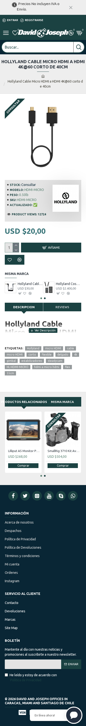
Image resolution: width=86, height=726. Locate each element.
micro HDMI (53, 348)
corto (32, 354)
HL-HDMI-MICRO (17, 367)
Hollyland (33, 348)
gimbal (11, 360)
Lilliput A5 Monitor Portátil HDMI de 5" (24, 450)
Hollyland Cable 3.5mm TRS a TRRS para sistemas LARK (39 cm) (30, 284)
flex (67, 367)
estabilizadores (32, 360)
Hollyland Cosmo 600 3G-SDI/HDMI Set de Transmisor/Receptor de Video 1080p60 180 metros (68, 284)
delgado (62, 354)
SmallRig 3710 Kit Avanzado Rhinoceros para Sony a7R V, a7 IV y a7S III (64, 450)
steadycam (55, 360)
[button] (41, 298)
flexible (47, 354)
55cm (10, 373)
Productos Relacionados (24, 401)
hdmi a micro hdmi (46, 367)
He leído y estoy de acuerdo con (33, 677)
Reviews (62, 307)
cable (70, 348)
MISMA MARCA (62, 401)
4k (75, 354)
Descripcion (24, 307)
